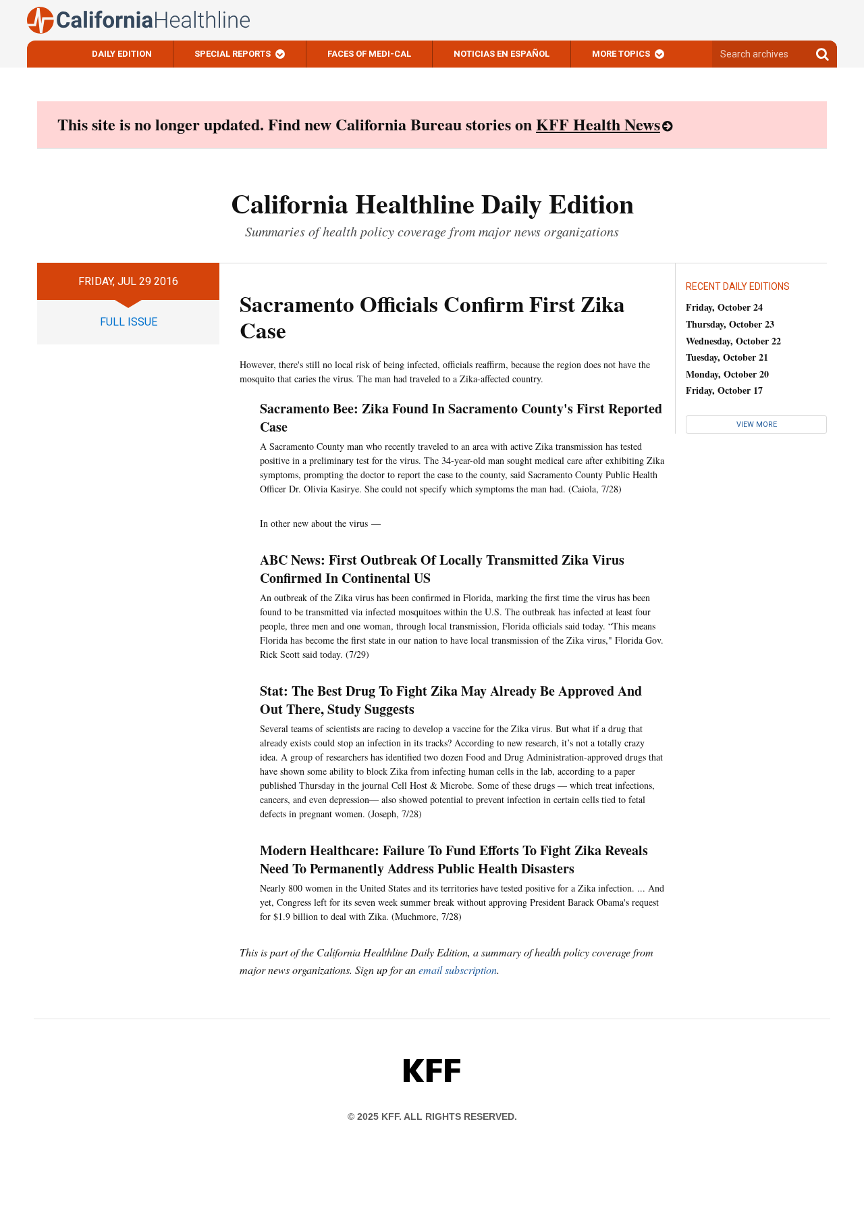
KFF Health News (598, 124)
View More (756, 424)
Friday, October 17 (724, 390)
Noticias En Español (501, 54)
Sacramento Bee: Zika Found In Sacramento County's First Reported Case (461, 417)
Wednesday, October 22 (733, 341)
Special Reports (232, 54)
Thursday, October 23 (730, 324)
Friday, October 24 (724, 307)
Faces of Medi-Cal (369, 54)
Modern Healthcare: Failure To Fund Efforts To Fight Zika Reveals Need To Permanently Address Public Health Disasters (454, 859)
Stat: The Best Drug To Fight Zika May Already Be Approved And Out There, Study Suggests (451, 700)
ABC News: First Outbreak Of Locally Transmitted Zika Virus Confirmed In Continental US (442, 568)
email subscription (457, 969)
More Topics (621, 54)
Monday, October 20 (727, 374)
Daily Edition (122, 54)
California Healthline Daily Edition (432, 203)
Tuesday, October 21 (727, 357)
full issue (128, 321)
